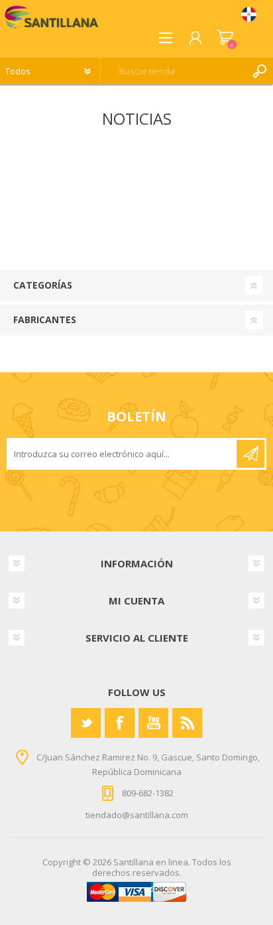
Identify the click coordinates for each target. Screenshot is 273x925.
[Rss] (187, 723)
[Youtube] (153, 723)
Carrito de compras (225, 37)
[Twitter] (86, 723)
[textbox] (173, 71)
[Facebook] (120, 723)
